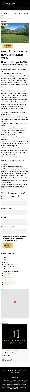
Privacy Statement (9, 370)
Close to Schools (9, 278)
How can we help (7, 227)
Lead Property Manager (10, 350)
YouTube (11, 360)
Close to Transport (10, 282)
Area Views (8, 276)
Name (3, 199)
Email (3, 360)
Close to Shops (9, 280)
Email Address (6, 208)
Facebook (5, 360)
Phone (4, 218)
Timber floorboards (10, 284)
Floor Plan (7, 46)
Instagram (8, 360)
